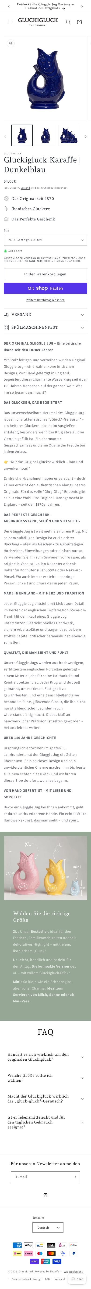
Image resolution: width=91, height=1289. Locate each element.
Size (7, 230)
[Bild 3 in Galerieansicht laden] (68, 135)
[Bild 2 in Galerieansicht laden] (45, 135)
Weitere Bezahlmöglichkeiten (45, 300)
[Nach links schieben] (5, 136)
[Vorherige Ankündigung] (9, 6)
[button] (9, 22)
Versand (25, 187)
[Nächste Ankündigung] (82, 6)
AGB (47, 1279)
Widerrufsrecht (73, 1271)
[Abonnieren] (74, 1177)
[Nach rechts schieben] (86, 136)
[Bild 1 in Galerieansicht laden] (21, 135)
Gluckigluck (26, 1271)
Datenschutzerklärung (26, 1279)
